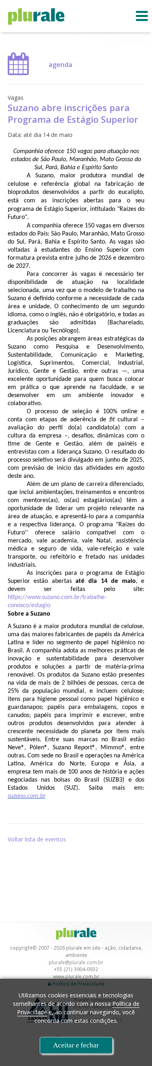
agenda (60, 64)
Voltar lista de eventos (37, 839)
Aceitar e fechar (76, 1045)
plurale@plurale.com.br (76, 962)
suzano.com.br (26, 796)
